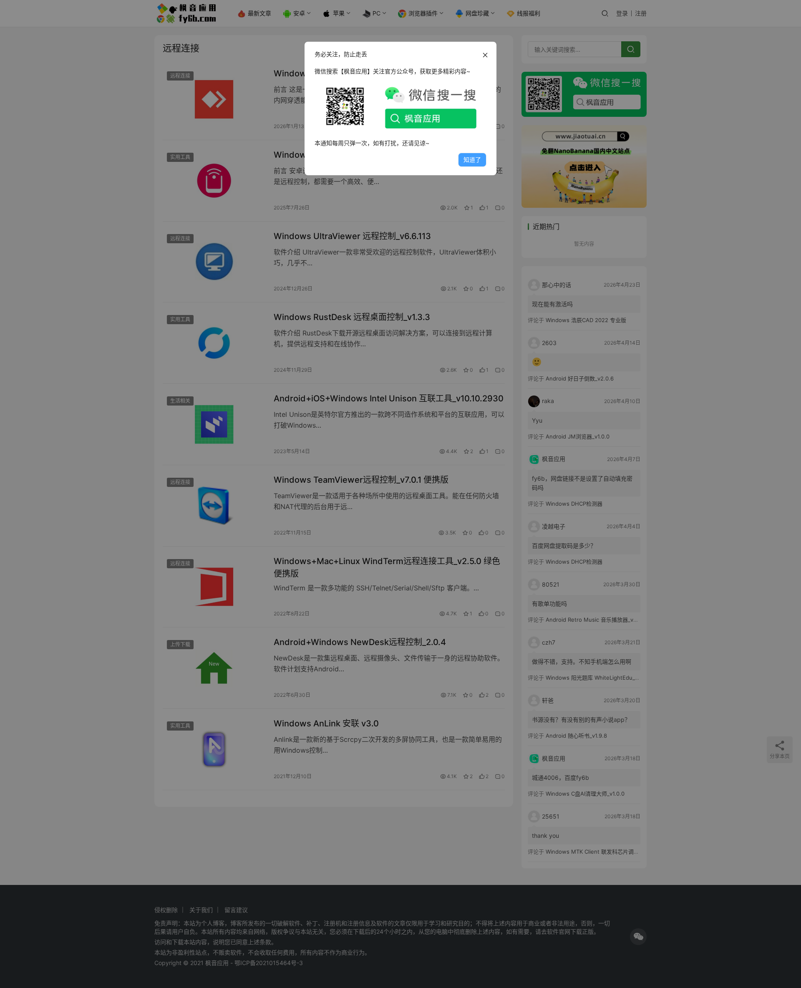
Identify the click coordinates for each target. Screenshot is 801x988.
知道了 (472, 159)
